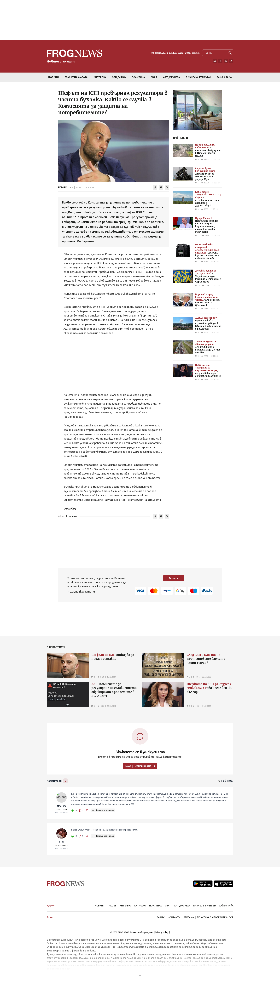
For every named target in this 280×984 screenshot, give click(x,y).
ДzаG (61, 841)
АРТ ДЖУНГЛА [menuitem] (171, 77)
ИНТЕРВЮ (125, 905)
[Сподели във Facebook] (161, 187)
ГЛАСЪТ (112, 905)
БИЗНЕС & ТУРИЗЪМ (204, 905)
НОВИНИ (62, 187)
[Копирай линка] (155, 187)
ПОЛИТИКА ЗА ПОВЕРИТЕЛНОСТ (215, 917)
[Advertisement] (140, 20)
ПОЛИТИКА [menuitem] (138, 77)
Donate (173, 578)
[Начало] (215, 61)
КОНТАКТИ (174, 917)
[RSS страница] (231, 61)
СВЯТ (168, 905)
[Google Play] (203, 883)
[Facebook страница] (220, 61)
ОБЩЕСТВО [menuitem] (119, 77)
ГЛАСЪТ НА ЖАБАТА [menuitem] (76, 77)
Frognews (71, 516)
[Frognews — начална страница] (65, 883)
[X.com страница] (226, 61)
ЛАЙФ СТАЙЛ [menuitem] (224, 77)
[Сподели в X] (167, 187)
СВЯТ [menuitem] (154, 77)
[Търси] (230, 53)
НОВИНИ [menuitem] (53, 77)
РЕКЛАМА (189, 917)
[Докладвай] (87, 810)
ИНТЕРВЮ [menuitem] (99, 77)
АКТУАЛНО (140, 905)
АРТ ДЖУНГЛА (182, 905)
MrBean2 (61, 806)
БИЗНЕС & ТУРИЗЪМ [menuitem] (198, 77)
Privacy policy (162, 932)
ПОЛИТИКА (155, 905)
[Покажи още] (140, 975)
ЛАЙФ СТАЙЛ (226, 905)
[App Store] (223, 883)
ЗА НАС (161, 917)
